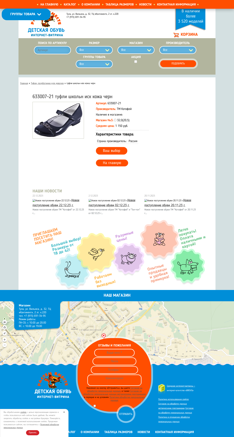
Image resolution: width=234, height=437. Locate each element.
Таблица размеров (120, 4)
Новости (145, 4)
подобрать (178, 63)
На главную (49, 4)
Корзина (189, 35)
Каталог (70, 4)
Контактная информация (176, 4)
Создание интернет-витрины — (181, 386)
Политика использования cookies (173, 399)
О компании (91, 4)
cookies (23, 412)
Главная (24, 83)
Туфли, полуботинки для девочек (47, 83)
